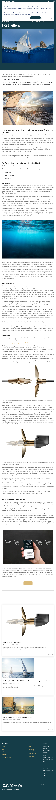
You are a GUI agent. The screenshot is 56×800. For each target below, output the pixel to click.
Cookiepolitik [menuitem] (32, 756)
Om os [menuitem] (3, 746)
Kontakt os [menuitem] (4, 754)
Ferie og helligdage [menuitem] (7, 757)
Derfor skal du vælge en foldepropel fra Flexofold (17, 717)
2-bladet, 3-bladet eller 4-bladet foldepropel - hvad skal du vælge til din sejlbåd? (26, 681)
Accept (35, 17)
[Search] (50, 2)
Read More (50, 654)
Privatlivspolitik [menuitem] (32, 753)
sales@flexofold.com (48, 757)
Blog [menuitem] (30, 746)
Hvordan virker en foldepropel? (12, 642)
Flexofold (5, 644)
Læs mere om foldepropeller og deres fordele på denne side (18, 343)
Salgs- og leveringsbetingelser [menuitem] (34, 750)
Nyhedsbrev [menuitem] (5, 752)
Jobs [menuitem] (3, 749)
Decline (46, 17)
